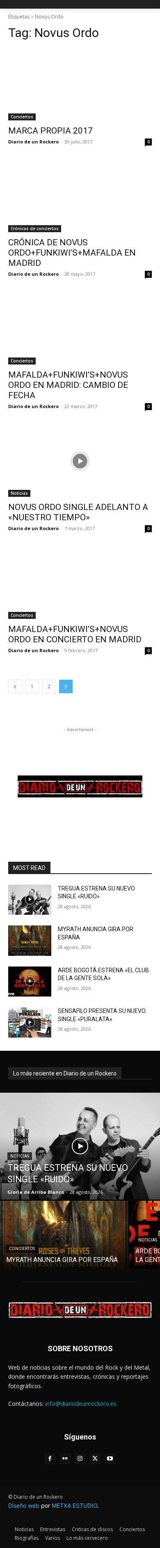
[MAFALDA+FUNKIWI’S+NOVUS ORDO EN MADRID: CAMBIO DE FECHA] (80, 329)
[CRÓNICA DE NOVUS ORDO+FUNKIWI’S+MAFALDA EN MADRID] (80, 196)
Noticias (19, 493)
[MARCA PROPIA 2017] (80, 84)
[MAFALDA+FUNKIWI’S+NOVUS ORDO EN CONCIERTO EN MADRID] (80, 583)
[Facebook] (50, 1459)
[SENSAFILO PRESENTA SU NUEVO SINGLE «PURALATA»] (29, 1022)
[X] (95, 1459)
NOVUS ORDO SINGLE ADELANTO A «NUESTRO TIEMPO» (78, 512)
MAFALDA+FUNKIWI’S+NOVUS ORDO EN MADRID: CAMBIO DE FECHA (68, 385)
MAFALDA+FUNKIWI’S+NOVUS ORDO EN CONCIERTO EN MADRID (75, 634)
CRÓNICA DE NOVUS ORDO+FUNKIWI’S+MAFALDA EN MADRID (72, 253)
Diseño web (23, 1505)
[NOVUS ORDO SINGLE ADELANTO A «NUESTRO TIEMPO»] (80, 461)
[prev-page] (15, 686)
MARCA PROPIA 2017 (50, 131)
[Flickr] (65, 1459)
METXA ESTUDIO (74, 1505)
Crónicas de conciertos (35, 228)
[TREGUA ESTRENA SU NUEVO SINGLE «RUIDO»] (29, 900)
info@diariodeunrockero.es (81, 1403)
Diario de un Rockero (33, 141)
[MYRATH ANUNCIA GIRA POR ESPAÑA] (29, 940)
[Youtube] (110, 1459)
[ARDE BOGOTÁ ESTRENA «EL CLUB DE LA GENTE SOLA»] (29, 982)
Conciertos (22, 117)
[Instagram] (80, 1459)
